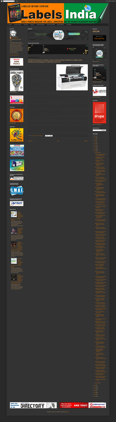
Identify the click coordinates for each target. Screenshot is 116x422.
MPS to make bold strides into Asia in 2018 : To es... (100, 181)
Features (26, 24)
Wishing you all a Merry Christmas (99, 161)
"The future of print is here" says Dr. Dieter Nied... (100, 202)
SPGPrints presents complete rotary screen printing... (100, 377)
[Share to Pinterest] (52, 136)
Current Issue (17, 24)
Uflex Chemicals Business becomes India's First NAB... (100, 365)
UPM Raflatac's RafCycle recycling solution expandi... (99, 164)
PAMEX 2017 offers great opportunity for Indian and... (99, 224)
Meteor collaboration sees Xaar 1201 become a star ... (100, 247)
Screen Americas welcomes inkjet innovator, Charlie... (100, 171)
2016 (95, 385)
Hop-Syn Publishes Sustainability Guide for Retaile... (100, 174)
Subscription (60, 24)
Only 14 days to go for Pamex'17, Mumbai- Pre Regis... (100, 332)
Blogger (67, 411)
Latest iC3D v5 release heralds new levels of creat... (100, 280)
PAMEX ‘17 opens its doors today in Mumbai (99, 210)
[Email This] (46, 136)
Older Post (86, 141)
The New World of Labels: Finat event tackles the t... (100, 238)
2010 (95, 396)
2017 (95, 150)
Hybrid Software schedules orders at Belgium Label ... (100, 362)
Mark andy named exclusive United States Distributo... (100, 220)
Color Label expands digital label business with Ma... (100, 296)
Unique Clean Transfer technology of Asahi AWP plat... (100, 339)
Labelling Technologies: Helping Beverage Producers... (99, 350)
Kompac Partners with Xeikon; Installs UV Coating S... (100, 258)
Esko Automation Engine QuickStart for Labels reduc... (99, 315)
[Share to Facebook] (50, 136)
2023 (95, 139)
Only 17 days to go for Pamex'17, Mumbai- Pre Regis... (100, 354)
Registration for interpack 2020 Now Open (99, 158)
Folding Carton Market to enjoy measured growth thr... (100, 254)
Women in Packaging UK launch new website (99, 265)
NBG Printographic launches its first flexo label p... (100, 213)
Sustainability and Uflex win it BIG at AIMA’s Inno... (100, 232)
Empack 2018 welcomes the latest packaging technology (100, 216)
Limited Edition (41, 24)
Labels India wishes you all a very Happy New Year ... (100, 155)
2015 (95, 387)
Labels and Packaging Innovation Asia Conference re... (100, 268)
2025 (95, 136)
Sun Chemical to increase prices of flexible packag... (100, 347)
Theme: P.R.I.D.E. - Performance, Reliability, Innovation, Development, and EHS (20, 231)
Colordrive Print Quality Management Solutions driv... (100, 195)
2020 (95, 145)
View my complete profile (14, 55)
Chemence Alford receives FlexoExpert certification (100, 289)
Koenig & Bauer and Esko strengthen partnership (100, 328)
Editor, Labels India (14, 37)
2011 (95, 394)
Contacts (68, 24)
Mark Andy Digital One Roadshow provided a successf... (99, 188)
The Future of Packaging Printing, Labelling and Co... (100, 178)
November (97, 382)
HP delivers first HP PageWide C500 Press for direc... (100, 235)
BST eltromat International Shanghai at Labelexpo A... (100, 303)
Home (10, 24)
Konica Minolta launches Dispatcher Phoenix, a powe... (99, 343)
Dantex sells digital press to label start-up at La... (100, 241)
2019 (95, 147)
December (97, 152)
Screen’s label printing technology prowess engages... (99, 250)
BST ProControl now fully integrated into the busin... (100, 192)
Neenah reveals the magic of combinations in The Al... (100, 325)
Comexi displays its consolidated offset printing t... (99, 184)
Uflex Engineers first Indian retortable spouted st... (100, 335)
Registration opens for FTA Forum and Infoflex (100, 374)
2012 (95, 392)
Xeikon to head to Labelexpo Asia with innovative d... (100, 368)
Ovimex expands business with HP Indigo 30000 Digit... (99, 272)
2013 (95, 390)
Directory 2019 (51, 24)
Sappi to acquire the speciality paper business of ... (100, 309)
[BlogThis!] (47, 136)
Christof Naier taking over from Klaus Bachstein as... (100, 168)
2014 (95, 388)
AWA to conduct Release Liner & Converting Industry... (100, 262)
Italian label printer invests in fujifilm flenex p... (100, 319)
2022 (95, 141)
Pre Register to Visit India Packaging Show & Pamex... (100, 371)
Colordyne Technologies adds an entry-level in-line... (100, 277)
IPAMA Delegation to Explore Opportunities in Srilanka (100, 322)
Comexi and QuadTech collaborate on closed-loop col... (100, 292)
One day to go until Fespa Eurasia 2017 (99, 312)
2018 (95, 149)
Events (32, 24)
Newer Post (30, 141)
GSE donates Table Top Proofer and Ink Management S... (100, 199)
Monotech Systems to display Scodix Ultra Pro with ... (100, 286)
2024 (95, 137)
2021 (95, 143)
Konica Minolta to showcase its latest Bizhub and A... (100, 244)
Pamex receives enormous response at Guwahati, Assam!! (99, 299)
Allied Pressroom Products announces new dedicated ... (100, 228)
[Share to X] (49, 136)
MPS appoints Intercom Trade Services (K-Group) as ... (100, 283)
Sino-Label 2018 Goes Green (100, 204)
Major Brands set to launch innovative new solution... (100, 306)
